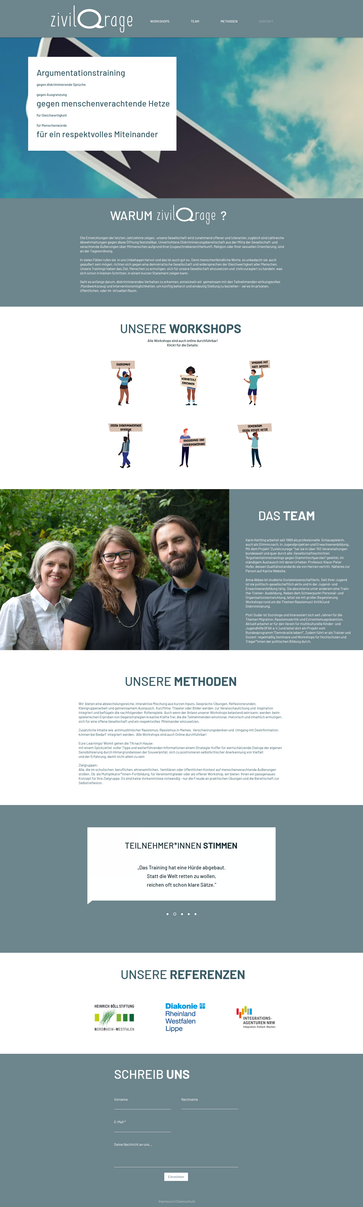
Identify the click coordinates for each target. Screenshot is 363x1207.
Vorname (121, 1099)
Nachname (189, 1099)
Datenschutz (185, 1201)
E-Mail (119, 1122)
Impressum (166, 1201)
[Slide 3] (182, 914)
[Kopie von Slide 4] (195, 914)
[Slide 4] (189, 914)
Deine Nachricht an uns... (133, 1144)
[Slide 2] (174, 914)
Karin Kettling (256, 540)
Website (279, 571)
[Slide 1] (167, 914)
